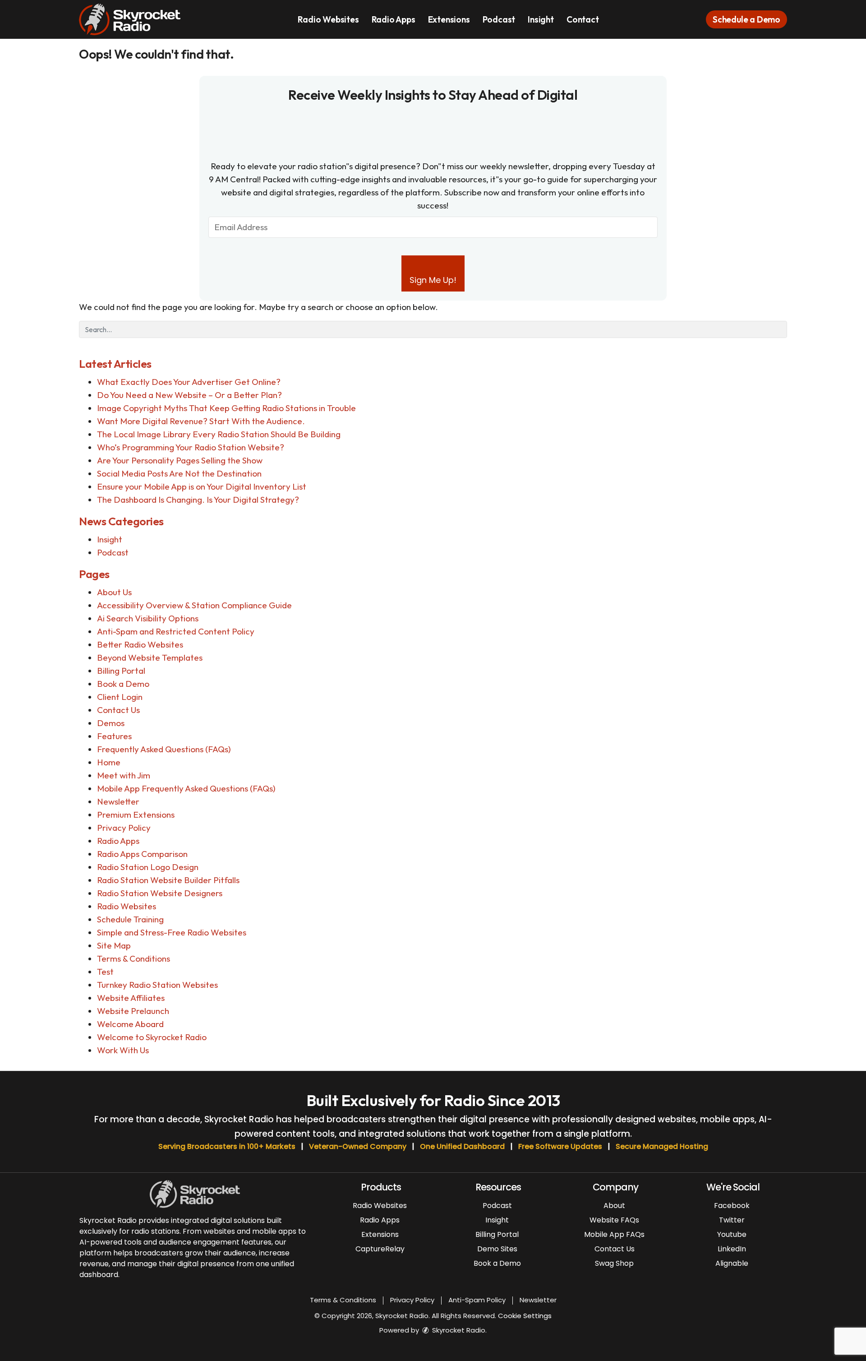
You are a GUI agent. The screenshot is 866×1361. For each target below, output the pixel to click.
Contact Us (118, 709)
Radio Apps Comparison (142, 853)
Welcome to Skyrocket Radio (152, 1037)
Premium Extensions (136, 814)
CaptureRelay (380, 1249)
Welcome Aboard (130, 1023)
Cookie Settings (525, 1315)
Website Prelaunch (133, 1010)
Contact (583, 19)
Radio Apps (393, 19)
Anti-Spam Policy (477, 1300)
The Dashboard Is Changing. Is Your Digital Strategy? (198, 499)
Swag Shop (614, 1263)
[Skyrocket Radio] (136, 18)
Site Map (114, 945)
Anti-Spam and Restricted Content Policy (175, 631)
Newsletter (118, 801)
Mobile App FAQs (614, 1234)
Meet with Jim (123, 775)
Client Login (120, 696)
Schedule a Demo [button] (746, 19)
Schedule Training (130, 919)
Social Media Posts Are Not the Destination (179, 473)
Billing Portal (121, 670)
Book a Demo (123, 683)
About (614, 1205)
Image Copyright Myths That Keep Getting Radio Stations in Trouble (226, 408)
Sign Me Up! (433, 280)
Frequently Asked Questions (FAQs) (164, 749)
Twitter (732, 1220)
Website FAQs (614, 1220)
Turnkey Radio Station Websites (157, 984)
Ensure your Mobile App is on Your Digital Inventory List (201, 486)
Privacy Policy (124, 827)
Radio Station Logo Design (147, 866)
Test (105, 971)
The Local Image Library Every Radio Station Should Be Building (219, 434)
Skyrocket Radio (457, 1330)
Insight (541, 19)
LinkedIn (732, 1249)
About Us (114, 592)
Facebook (732, 1205)
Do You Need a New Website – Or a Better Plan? (189, 394)
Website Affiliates (131, 997)
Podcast (499, 19)
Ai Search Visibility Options (147, 618)
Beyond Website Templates (150, 657)
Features (114, 736)
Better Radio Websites (140, 644)
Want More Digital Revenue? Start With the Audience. (201, 421)
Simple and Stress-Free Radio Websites (171, 932)
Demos (110, 723)
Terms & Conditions (133, 958)
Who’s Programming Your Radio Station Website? (190, 447)
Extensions (449, 19)
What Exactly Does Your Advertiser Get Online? (189, 381)
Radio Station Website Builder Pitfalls (168, 880)
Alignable (731, 1263)
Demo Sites (497, 1249)
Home (108, 762)
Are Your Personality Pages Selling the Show (180, 460)
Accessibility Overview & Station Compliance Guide (194, 605)
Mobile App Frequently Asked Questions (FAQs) (186, 788)
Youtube (731, 1234)
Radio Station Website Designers (159, 893)
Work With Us (123, 1050)
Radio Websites (328, 19)
